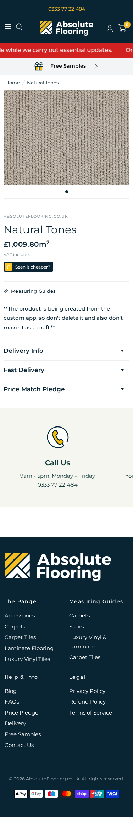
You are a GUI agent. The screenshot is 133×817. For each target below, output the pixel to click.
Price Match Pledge (34, 389)
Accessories (20, 615)
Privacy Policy (87, 691)
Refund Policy (87, 701)
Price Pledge (21, 712)
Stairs (76, 626)
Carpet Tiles (20, 637)
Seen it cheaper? (32, 267)
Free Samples (23, 734)
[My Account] (110, 28)
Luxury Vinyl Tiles (27, 659)
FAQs (12, 701)
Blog (11, 691)
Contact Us (19, 745)
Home (12, 82)
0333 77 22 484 (66, 9)
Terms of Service (90, 712)
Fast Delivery (24, 369)
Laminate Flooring (29, 648)
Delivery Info (23, 350)
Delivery (15, 723)
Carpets (15, 626)
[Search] (19, 27)
